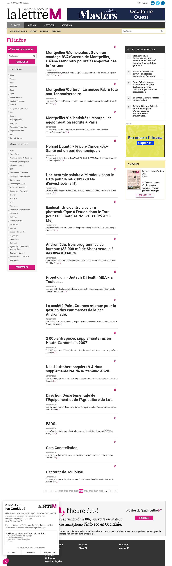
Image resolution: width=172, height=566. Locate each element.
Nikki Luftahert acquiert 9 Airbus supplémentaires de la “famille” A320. (78, 369)
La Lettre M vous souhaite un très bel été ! (146, 98)
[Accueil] (34, 21)
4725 (86, 491)
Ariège (12, 79)
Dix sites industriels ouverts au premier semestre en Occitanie (144, 73)
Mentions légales (53, 561)
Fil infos (83, 544)
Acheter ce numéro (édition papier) (151, 183)
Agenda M (67, 25)
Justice (13, 228)
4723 (76, 491)
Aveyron (13, 86)
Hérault (13, 104)
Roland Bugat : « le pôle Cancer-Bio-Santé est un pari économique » (77, 148)
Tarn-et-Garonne (17, 138)
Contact (33, 31)
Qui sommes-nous (18, 31)
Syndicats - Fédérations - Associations (20, 248)
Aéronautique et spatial (19, 161)
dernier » (116, 491)
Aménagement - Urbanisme (21, 158)
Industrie (13, 217)
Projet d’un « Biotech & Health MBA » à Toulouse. (79, 279)
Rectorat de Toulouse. (65, 472)
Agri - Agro (14, 154)
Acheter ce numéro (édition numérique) (151, 189)
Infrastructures (16, 220)
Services (13, 243)
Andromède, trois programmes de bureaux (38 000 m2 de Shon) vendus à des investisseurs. (80, 248)
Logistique (14, 235)
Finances (13, 206)
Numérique (14, 239)
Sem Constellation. (62, 448)
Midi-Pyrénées (16, 119)
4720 (61, 491)
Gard (12, 90)
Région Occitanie (17, 130)
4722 (71, 491)
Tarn (12, 134)
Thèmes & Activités (18, 144)
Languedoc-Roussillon (19, 108)
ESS (11, 202)
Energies (13, 198)
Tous (12, 75)
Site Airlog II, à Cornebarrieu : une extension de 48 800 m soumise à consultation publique (144, 60)
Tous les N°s (145, 195)
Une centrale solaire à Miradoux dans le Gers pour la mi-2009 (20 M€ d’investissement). (80, 179)
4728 (101, 491)
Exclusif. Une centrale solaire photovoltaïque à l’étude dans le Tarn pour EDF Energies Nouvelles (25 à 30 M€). (78, 214)
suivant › (111, 491)
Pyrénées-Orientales (18, 127)
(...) (59, 75)
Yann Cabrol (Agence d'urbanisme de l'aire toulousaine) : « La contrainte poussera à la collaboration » (145, 87)
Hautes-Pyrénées (17, 101)
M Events (49, 25)
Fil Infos (15, 25)
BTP (11, 169)
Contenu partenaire (18, 183)
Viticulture (14, 260)
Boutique (44, 31)
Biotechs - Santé (17, 165)
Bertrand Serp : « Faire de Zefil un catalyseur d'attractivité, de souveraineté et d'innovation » (145, 111)
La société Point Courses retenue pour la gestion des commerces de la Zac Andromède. (81, 310)
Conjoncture (15, 180)
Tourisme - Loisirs (17, 253)
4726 (91, 491)
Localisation (15, 69)
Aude (12, 82)
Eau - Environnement (18, 187)
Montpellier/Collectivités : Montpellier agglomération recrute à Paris (78, 120)
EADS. (51, 424)
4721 (66, 491)
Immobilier (14, 213)
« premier (46, 491)
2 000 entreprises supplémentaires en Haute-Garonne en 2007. (78, 340)
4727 (96, 491)
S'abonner (56, 31)
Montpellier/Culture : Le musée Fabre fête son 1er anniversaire (82, 91)
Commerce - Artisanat (19, 172)
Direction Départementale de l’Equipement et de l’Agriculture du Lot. (79, 397)
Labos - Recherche (17, 232)
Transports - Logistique (19, 256)
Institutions (14, 224)
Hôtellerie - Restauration (20, 209)
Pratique (13, 123)
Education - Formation (19, 191)
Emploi (12, 195)
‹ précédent (51, 491)
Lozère (13, 116)
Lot (11, 112)
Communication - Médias (20, 176)
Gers (12, 93)
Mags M (32, 25)
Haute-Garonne (16, 97)
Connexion (143, 3)
